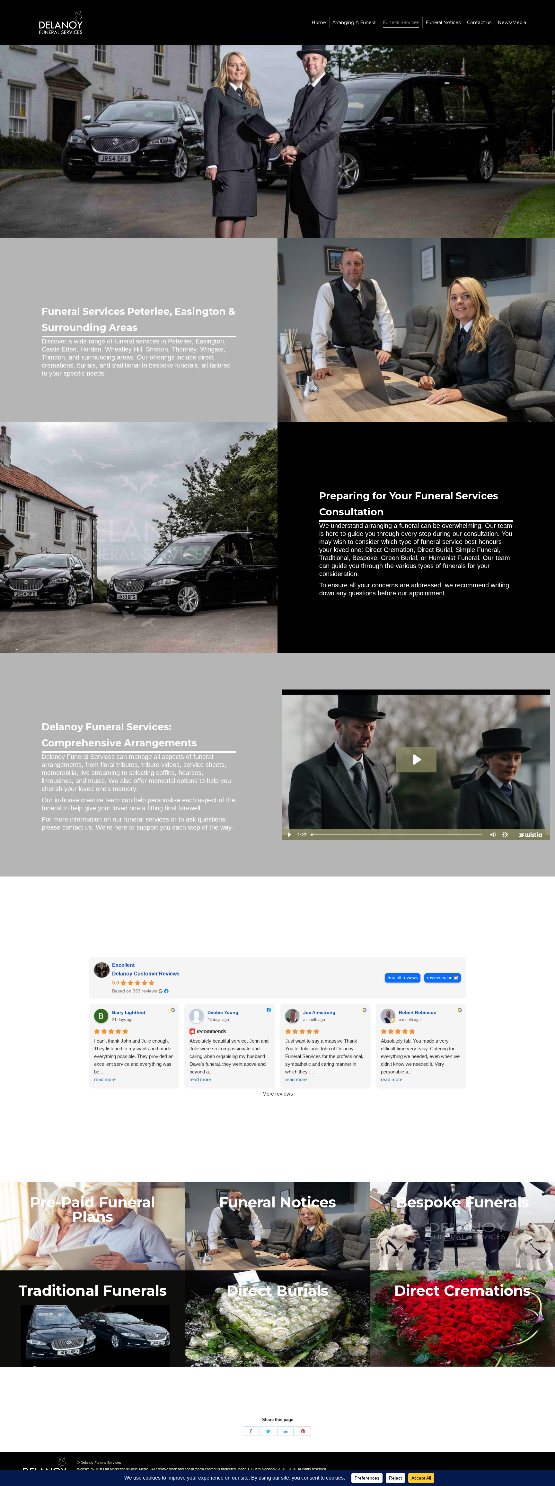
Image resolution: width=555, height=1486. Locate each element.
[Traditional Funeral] (92, 1318)
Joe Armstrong (319, 1012)
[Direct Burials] (277, 1318)
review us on (440, 977)
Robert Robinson (417, 1012)
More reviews (277, 1094)
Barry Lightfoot (128, 1012)
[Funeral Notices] (277, 1230)
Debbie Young (222, 1012)
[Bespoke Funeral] (462, 1230)
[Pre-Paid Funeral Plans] (92, 1230)
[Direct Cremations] (462, 1318)
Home (261, 159)
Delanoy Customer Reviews (146, 973)
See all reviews (402, 977)
